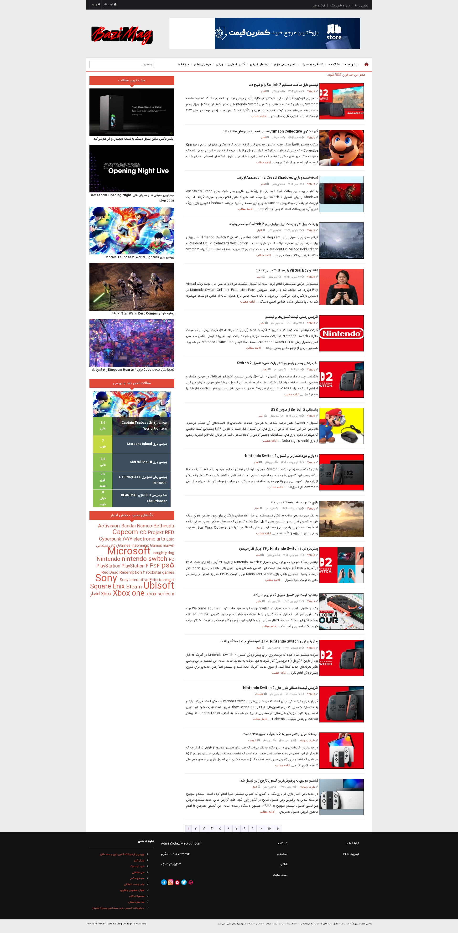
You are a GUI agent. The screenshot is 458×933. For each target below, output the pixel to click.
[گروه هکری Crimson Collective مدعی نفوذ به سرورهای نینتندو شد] (341, 148)
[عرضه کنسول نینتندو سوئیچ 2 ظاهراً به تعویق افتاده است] (341, 750)
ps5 (167, 566)
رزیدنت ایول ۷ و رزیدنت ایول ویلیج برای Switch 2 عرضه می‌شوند (273, 224)
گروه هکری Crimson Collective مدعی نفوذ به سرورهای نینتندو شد (270, 131)
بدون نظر (277, 91)
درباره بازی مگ (340, 5)
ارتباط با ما (352, 843)
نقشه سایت (280, 875)
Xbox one (129, 593)
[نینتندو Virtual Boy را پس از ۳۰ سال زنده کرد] (341, 287)
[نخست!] (365, 64)
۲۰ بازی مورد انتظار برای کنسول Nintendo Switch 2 (281, 456)
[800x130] (265, 33)
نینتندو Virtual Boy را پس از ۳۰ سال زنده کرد (287, 270)
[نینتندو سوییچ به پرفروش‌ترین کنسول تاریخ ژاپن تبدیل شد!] (341, 797)
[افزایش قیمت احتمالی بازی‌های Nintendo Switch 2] (341, 704)
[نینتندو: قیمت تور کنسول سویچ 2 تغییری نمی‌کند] (341, 611)
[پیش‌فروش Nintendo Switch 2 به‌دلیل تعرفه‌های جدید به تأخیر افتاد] (341, 658)
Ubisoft (158, 586)
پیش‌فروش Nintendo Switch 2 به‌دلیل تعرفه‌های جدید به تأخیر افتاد (269, 641)
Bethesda (163, 526)
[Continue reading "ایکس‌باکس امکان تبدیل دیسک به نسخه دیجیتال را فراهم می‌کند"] (131, 112)
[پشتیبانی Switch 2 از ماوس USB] (341, 426)
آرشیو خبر (318, 5)
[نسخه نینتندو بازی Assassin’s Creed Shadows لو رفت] (341, 194)
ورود (94, 4)
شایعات (259, 694)
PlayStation (108, 566)
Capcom (126, 532)
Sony (107, 579)
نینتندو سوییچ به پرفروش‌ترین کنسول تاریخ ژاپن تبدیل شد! (279, 781)
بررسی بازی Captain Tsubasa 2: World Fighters (139, 257)
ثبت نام (109, 4)
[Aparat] (190, 882)
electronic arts (149, 539)
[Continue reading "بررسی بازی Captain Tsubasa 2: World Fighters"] (131, 230)
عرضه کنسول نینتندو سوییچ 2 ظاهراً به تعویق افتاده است (280, 734)
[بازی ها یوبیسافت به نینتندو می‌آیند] (341, 519)
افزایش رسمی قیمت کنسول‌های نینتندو (291, 317)
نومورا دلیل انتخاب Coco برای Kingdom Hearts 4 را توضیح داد (133, 369)
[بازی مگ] (121, 35)
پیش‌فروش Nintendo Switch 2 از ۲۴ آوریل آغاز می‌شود (278, 549)
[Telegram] (164, 882)
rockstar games (160, 573)
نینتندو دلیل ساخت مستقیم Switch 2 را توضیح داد (283, 85)
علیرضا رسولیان (307, 740)
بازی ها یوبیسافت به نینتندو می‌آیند (294, 502)
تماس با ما (362, 5)
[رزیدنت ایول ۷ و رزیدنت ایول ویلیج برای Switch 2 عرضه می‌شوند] (341, 240)
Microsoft (130, 552)
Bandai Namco (137, 526)
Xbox (107, 594)
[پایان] (278, 828)
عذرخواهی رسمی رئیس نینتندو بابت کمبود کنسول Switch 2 (277, 363)
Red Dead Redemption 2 (123, 572)
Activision (109, 526)
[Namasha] (177, 882)
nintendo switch (145, 559)
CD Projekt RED (157, 533)
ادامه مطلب (258, 116)
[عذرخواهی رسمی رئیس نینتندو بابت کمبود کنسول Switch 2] (341, 379)
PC (171, 560)
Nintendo (109, 559)
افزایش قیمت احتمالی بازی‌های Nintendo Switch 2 (280, 688)
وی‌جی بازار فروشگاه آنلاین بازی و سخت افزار (122, 854)
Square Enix (108, 587)
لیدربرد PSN (351, 854)
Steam (134, 587)
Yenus (311, 91)
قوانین (283, 864)
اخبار (263, 91)
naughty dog (163, 553)
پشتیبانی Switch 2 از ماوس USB (294, 410)
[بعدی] (269, 828)
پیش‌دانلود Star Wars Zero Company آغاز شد (143, 313)
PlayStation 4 (135, 566)
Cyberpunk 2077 (116, 539)
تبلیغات (282, 843)
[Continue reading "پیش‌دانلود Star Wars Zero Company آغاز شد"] (131, 286)
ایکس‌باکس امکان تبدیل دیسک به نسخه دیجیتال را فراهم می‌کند (134, 139)
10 (261, 828)
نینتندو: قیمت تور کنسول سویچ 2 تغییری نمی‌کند (285, 595)
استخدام (282, 854)
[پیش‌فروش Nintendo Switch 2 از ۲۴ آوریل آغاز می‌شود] (341, 565)
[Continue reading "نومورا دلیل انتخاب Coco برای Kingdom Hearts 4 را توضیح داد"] (131, 343)
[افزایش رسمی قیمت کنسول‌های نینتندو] (341, 333)
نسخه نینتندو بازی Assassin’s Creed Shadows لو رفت (277, 178)
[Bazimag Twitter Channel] (184, 882)
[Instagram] (170, 882)
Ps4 (155, 566)
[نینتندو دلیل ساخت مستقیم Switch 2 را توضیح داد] (341, 101)
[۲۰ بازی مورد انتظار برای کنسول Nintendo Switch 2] (341, 472)
